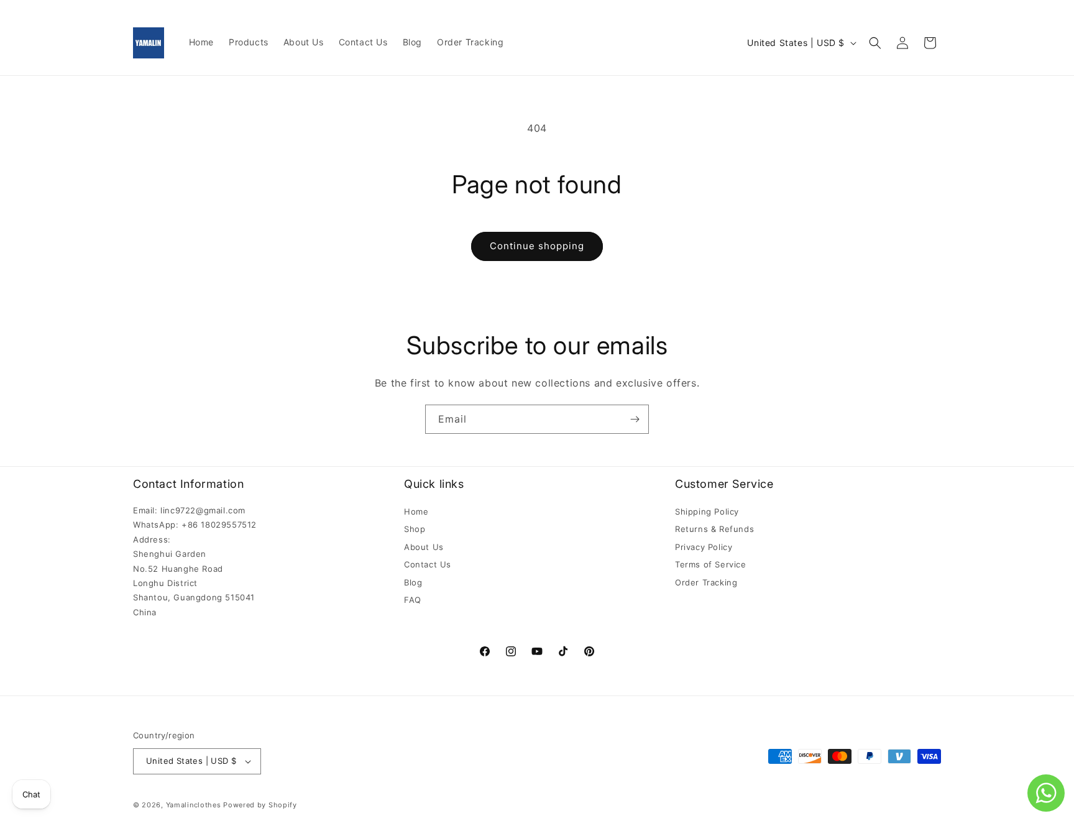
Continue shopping (537, 246)
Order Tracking (706, 582)
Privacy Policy (703, 547)
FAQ (412, 600)
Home (416, 511)
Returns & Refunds (714, 529)
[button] (875, 43)
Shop (414, 529)
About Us (424, 547)
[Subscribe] (634, 419)
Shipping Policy (707, 511)
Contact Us (427, 564)
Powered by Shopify (260, 804)
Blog (413, 582)
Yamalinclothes (193, 804)
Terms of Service (710, 564)
